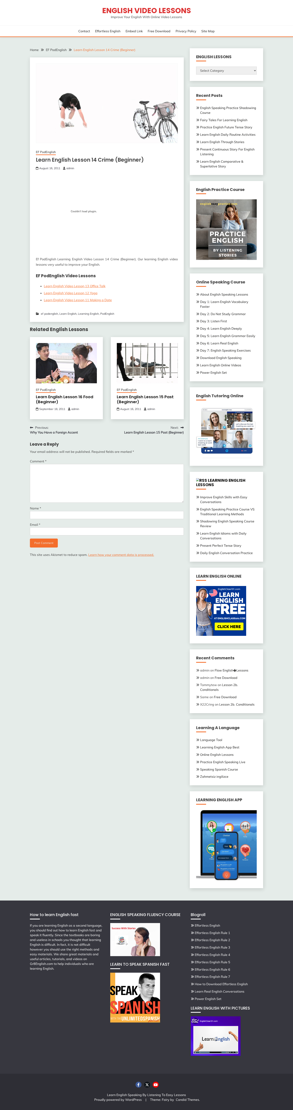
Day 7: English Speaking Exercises (225, 350)
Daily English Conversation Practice (226, 553)
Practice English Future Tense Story (226, 127)
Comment (38, 461)
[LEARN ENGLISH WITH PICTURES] (216, 1055)
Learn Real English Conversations (219, 991)
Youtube (156, 1085)
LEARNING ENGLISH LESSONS (220, 483)
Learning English (88, 314)
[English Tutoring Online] (226, 457)
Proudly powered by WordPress (118, 1100)
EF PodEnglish (46, 152)
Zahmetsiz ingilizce (214, 777)
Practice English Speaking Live (222, 762)
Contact (84, 31)
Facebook (139, 1085)
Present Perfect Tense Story (220, 546)
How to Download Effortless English (221, 984)
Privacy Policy (186, 31)
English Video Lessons (146, 10)
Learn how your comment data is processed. (121, 555)
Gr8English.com (41, 964)
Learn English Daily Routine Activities (228, 135)
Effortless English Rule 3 (212, 947)
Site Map (208, 31)
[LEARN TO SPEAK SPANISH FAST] (135, 1021)
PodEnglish (107, 314)
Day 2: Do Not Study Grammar (223, 314)
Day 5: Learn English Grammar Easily (227, 336)
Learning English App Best (219, 747)
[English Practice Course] (226, 259)
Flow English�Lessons (231, 670)
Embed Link (134, 31)
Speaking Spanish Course (219, 769)
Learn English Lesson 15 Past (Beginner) (145, 399)
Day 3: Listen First (213, 321)
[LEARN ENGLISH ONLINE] (221, 635)
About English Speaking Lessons (224, 294)
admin (70, 168)
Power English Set (213, 373)
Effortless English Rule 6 (212, 969)
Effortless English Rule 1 (212, 933)
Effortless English (107, 31)
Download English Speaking (221, 358)
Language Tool (211, 740)
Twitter (147, 1085)
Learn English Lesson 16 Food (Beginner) (64, 399)
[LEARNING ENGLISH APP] (226, 879)
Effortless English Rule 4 (212, 955)
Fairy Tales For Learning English (223, 120)
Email (35, 525)
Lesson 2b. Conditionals (237, 704)
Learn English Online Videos (220, 365)
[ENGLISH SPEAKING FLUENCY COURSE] (135, 955)
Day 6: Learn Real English (219, 343)
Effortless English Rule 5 (212, 962)
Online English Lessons (217, 755)
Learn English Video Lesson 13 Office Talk (74, 286)
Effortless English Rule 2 (212, 940)
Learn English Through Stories (222, 142)
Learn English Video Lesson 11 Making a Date (78, 300)
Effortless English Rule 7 (212, 977)
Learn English (68, 314)
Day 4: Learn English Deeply (221, 328)
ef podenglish (49, 314)
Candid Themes (187, 1100)
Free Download (159, 31)
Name (35, 508)
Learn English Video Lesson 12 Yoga (70, 293)
